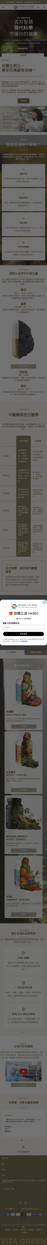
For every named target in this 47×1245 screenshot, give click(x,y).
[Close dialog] (44, 602)
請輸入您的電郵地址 (11, 623)
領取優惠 (23, 634)
